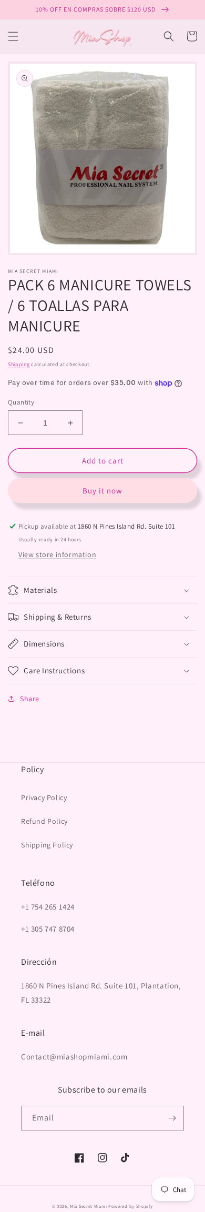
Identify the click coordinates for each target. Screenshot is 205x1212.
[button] (13, 36)
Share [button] (29, 698)
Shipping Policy (47, 845)
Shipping (19, 364)
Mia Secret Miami (88, 1206)
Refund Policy (44, 821)
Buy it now (102, 491)
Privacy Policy (44, 797)
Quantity (21, 402)
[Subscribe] (171, 1118)
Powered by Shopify (130, 1206)
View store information (57, 554)
